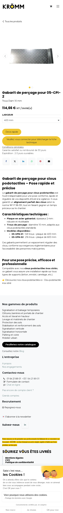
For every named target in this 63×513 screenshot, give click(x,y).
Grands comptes (10, 395)
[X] (14, 161)
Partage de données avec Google (18, 498)
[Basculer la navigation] (58, 6)
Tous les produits (13, 21)
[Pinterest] (40, 161)
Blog (21, 351)
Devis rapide (12, 132)
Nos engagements (12, 367)
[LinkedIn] (23, 161)
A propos (6, 363)
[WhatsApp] (31, 161)
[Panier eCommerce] (51, 6)
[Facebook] (6, 161)
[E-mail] (48, 161)
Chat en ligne (13, 385)
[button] (5, 56)
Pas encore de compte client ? (18, 390)
